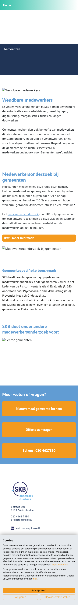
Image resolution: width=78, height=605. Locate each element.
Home (7, 5)
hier (35, 578)
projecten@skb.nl (21, 519)
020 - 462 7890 (20, 516)
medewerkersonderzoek (23, 214)
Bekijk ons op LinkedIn (28, 528)
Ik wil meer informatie (19, 238)
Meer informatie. (60, 564)
